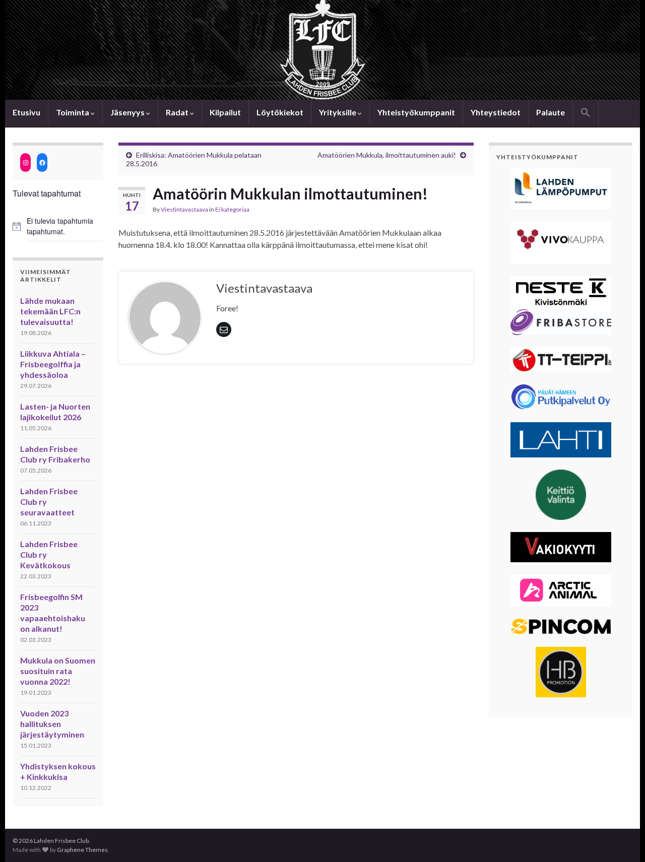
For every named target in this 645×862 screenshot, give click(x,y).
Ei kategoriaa (232, 209)
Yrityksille (338, 112)
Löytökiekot (279, 112)
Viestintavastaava (184, 209)
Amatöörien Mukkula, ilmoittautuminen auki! (386, 155)
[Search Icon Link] (585, 113)
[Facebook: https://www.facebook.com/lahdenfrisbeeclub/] (42, 162)
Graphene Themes (82, 849)
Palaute (550, 112)
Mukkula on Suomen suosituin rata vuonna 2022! (57, 670)
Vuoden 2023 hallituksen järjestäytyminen (52, 723)
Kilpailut (225, 112)
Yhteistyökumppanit (416, 112)
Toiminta (73, 112)
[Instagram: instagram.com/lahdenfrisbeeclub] (25, 162)
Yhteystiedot (496, 112)
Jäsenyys (128, 112)
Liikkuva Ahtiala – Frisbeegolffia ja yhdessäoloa (53, 364)
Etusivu (26, 112)
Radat (178, 112)
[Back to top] (622, 839)
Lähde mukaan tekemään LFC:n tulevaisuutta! (50, 311)
